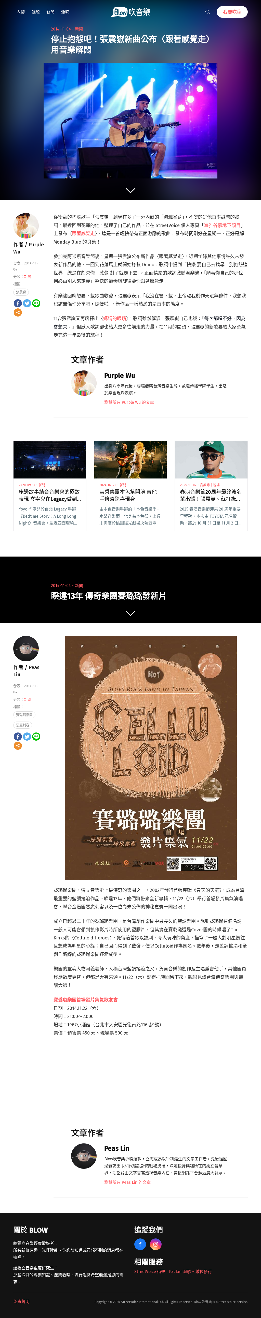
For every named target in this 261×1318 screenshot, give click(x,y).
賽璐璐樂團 (24, 715)
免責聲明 (21, 1301)
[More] (18, 312)
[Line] (36, 303)
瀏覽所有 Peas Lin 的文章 (127, 1182)
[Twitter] (27, 303)
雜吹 (65, 11)
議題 (36, 11)
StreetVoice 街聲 (149, 1271)
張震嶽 (21, 292)
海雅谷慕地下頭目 (222, 225)
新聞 (50, 11)
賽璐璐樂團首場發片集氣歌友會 (86, 1000)
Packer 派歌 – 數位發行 (190, 1271)
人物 (21, 11)
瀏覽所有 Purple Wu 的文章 (129, 402)
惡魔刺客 (22, 725)
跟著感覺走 (83, 233)
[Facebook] (18, 303)
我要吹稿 (232, 12)
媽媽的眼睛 (114, 318)
